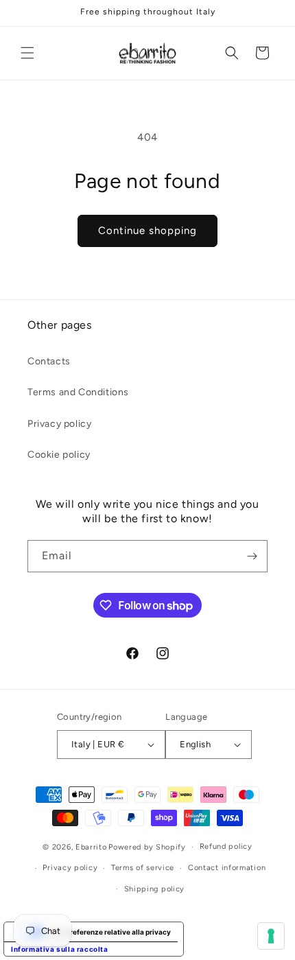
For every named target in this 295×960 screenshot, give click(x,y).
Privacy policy (59, 424)
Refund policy (226, 846)
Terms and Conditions (78, 392)
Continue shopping (147, 230)
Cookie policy (59, 454)
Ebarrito (91, 847)
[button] (27, 53)
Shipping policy (154, 889)
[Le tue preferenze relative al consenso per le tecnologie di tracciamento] (271, 936)
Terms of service (142, 867)
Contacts (49, 361)
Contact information (227, 867)
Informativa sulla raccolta (59, 949)
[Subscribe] (252, 556)
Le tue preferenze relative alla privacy (107, 932)
